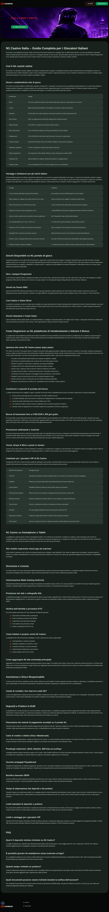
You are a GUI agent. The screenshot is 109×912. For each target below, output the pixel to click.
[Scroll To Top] (103, 907)
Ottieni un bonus (19, 27)
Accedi (90, 3)
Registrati (102, 3)
